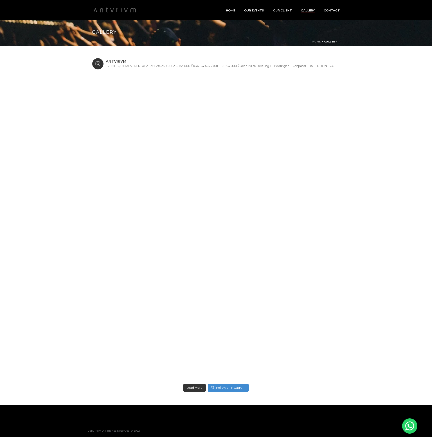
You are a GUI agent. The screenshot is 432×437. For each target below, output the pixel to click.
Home (230, 10)
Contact (332, 10)
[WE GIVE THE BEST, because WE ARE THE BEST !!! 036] (123, 103)
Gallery (308, 10)
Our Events (254, 10)
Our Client (282, 10)
